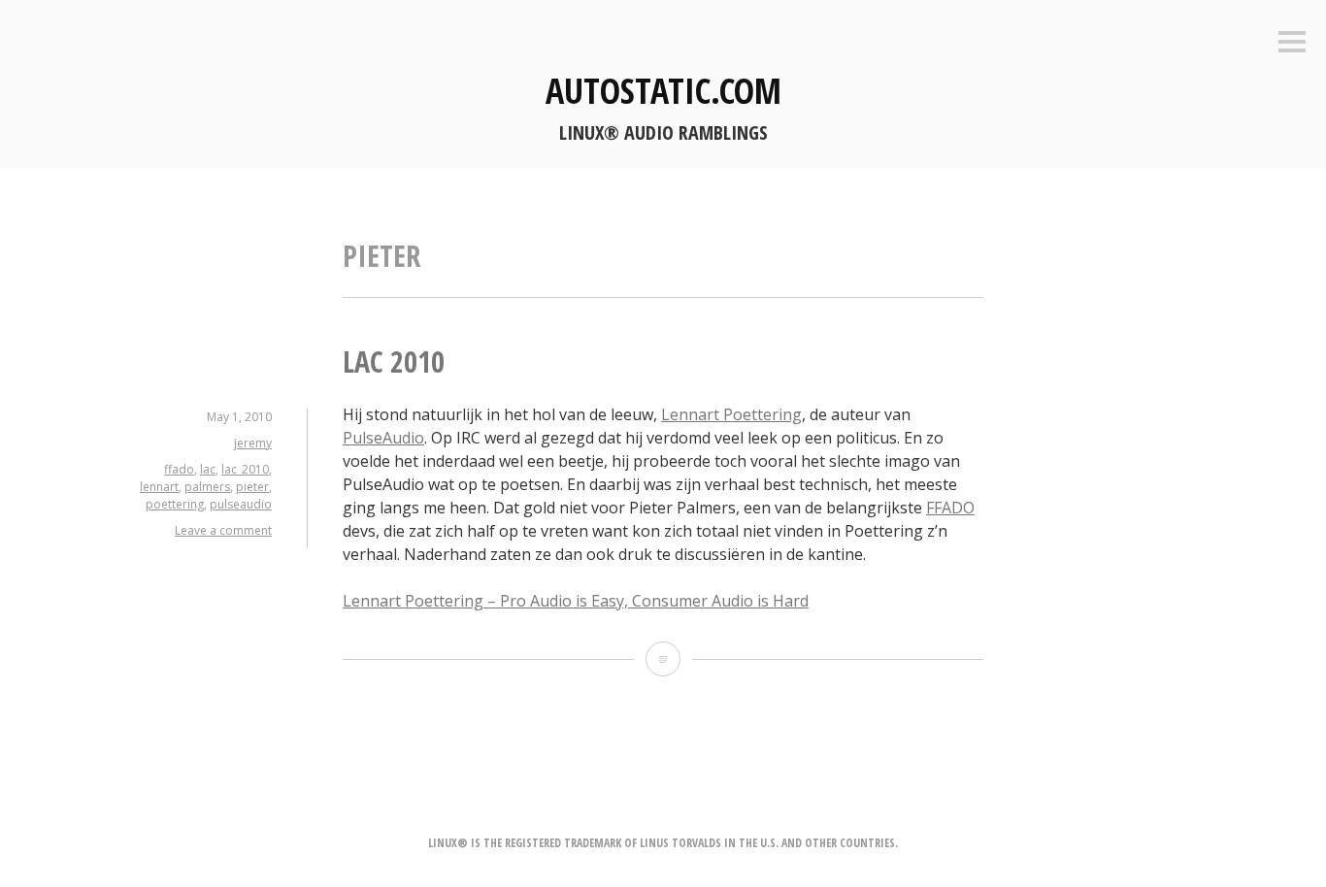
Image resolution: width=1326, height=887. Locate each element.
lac (207, 469)
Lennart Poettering (731, 414)
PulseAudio (383, 437)
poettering (175, 504)
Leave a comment (223, 530)
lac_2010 (245, 469)
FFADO (950, 507)
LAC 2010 (394, 361)
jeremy (253, 443)
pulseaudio (241, 504)
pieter (252, 486)
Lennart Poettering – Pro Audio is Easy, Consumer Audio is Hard (576, 600)
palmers (207, 486)
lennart (159, 486)
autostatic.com (663, 91)
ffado (179, 469)
